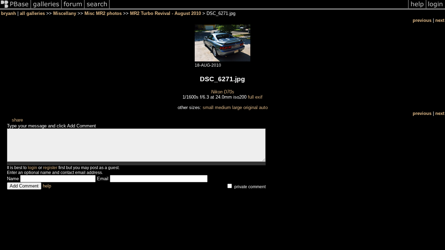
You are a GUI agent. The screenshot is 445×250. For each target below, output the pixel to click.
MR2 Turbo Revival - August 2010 (165, 13)
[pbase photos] (15, 8)
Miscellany (64, 13)
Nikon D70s (222, 91)
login (32, 167)
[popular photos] (259, 8)
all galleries (32, 13)
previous (422, 20)
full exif (255, 97)
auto (263, 107)
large (237, 107)
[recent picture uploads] (46, 8)
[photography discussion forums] (73, 8)
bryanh (8, 13)
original (250, 107)
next (439, 20)
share (17, 120)
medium (223, 107)
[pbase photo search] (97, 8)
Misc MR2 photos (103, 13)
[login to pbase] (435, 8)
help (47, 186)
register (50, 167)
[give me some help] (417, 8)
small (208, 107)
